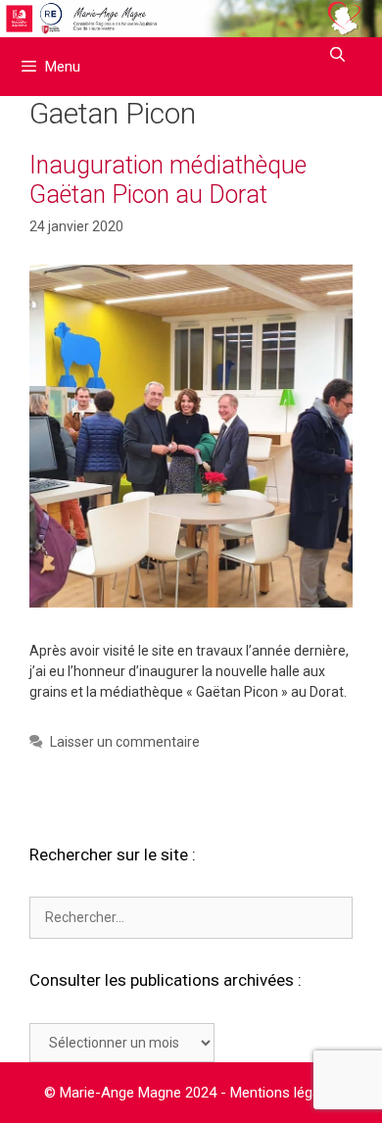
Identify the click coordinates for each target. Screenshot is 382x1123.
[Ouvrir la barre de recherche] (337, 55)
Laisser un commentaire (125, 742)
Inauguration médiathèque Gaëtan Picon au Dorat (168, 180)
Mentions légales (284, 1092)
